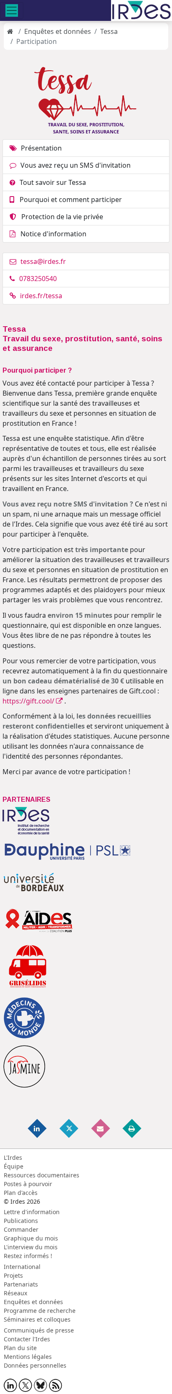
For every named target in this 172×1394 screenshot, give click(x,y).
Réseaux (15, 1293)
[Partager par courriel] (101, 1128)
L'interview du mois (31, 1247)
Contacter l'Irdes (27, 1339)
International (22, 1267)
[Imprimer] (132, 1128)
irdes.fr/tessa (41, 295)
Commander (21, 1229)
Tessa (109, 31)
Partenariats (21, 1284)
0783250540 (38, 278)
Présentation (41, 148)
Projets (13, 1275)
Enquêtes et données (57, 31)
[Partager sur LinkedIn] (38, 1128)
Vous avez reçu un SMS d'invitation (75, 165)
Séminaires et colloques (37, 1319)
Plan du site (20, 1348)
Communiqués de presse (39, 1330)
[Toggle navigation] (11, 10)
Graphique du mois (31, 1238)
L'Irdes (13, 1157)
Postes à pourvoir (28, 1184)
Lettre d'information (32, 1212)
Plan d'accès (21, 1193)
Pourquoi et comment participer (68, 199)
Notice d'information (51, 233)
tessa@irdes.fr (43, 261)
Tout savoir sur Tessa (53, 182)
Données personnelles (35, 1365)
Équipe (13, 1166)
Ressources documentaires (41, 1175)
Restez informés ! (28, 1256)
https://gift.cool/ (29, 701)
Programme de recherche (40, 1311)
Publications (21, 1221)
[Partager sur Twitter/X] (69, 1128)
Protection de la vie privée (59, 216)
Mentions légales (28, 1357)
